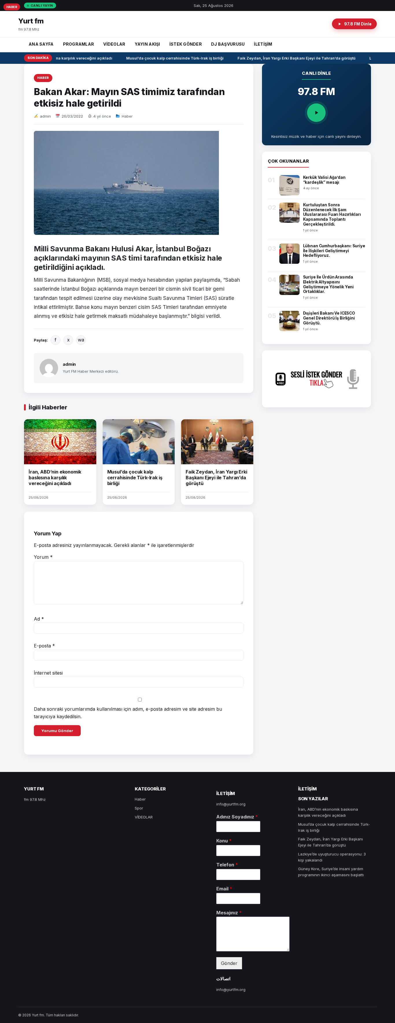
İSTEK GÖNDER (185, 44)
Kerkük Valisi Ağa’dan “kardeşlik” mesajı (324, 180)
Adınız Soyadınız (237, 817)
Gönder (229, 963)
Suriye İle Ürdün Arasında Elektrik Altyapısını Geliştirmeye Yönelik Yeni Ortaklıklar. (328, 284)
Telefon (227, 865)
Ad (39, 619)
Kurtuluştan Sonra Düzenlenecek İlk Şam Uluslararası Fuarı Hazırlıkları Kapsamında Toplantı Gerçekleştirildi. (332, 215)
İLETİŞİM (263, 44)
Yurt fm (31, 21)
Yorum (43, 557)
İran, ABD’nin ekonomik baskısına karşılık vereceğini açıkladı (55, 477)
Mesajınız (229, 913)
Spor (139, 808)
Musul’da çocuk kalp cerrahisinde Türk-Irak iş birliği (169, 58)
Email (224, 889)
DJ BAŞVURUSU (228, 44)
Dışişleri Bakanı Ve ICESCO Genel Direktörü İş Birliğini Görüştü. (329, 318)
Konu (224, 841)
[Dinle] (316, 112)
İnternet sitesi (48, 673)
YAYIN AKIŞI (147, 44)
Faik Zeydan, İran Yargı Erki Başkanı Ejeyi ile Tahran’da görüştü (291, 58)
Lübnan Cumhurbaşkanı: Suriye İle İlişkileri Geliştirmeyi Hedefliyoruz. (334, 251)
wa (81, 340)
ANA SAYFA (41, 44)
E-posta (44, 646)
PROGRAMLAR (78, 44)
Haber (43, 78)
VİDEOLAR (114, 44)
